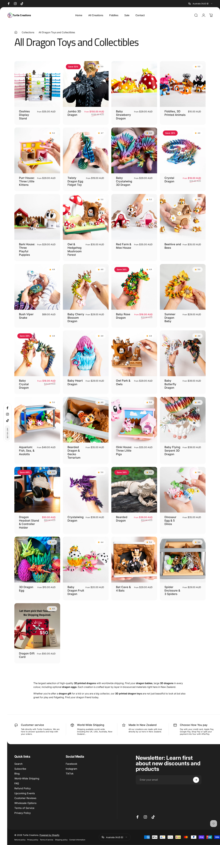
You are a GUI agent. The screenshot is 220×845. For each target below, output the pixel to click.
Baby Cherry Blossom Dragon (75, 318)
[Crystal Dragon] (183, 150)
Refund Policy (22, 788)
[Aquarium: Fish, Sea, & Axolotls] (37, 420)
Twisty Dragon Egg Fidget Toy (75, 181)
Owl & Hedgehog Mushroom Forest (74, 249)
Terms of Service (24, 807)
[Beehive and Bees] (183, 217)
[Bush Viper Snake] (37, 287)
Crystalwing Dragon (75, 518)
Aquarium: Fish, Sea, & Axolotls (26, 450)
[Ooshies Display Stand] (37, 84)
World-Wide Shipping (26, 778)
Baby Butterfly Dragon (170, 384)
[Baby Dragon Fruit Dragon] (86, 560)
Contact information (77, 840)
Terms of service (46, 840)
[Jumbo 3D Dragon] (86, 84)
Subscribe (20, 768)
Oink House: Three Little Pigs (124, 450)
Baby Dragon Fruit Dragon (75, 590)
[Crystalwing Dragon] (86, 490)
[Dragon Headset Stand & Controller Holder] (37, 490)
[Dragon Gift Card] (37, 626)
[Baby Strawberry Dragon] (134, 84)
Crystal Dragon (169, 179)
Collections (28, 32)
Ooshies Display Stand (24, 115)
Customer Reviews (25, 798)
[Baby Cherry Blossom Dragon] (86, 287)
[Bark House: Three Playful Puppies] (37, 217)
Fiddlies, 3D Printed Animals (175, 113)
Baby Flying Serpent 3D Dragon (172, 450)
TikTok (69, 773)
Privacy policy (32, 840)
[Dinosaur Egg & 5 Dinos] (183, 490)
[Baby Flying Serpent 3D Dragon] (183, 420)
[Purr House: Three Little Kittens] (37, 150)
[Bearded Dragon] (134, 490)
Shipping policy (61, 840)
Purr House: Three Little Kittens (27, 181)
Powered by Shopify (49, 835)
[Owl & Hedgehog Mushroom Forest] (86, 217)
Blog (17, 773)
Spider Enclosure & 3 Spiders (172, 590)
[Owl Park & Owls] (134, 353)
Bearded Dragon (121, 518)
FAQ (16, 783)
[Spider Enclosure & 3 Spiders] (183, 560)
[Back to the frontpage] (15, 32)
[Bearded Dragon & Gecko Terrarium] (86, 420)
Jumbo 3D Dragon (74, 113)
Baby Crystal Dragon (24, 384)
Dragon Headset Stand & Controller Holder (29, 522)
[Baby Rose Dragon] (134, 287)
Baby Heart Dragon (75, 382)
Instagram (71, 768)
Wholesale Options (25, 803)
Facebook (71, 763)
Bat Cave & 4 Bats (123, 588)
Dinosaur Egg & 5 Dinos (170, 520)
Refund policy (19, 840)
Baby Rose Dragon (123, 316)
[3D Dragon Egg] (37, 560)
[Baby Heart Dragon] (86, 353)
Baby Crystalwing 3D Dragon (124, 181)
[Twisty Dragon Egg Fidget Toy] (86, 150)
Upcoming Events (24, 793)
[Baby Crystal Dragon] (37, 353)
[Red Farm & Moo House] (134, 217)
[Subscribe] (196, 780)
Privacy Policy (22, 812)
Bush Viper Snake (26, 316)
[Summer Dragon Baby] (183, 287)
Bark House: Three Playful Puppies (27, 249)
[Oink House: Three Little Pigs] (134, 420)
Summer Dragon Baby (169, 318)
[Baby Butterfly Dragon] (183, 353)
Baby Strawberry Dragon (123, 115)
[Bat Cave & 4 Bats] (134, 560)
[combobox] (200, 3)
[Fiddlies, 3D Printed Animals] (183, 84)
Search (18, 763)
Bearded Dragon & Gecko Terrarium (73, 452)
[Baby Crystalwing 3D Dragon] (134, 150)
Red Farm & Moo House (123, 246)
